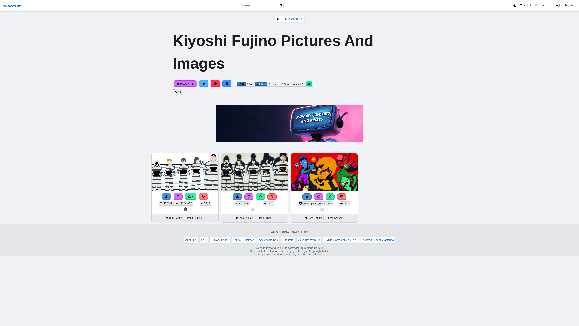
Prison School (194, 218)
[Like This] (260, 196)
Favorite (186, 83)
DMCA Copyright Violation (340, 239)
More (298, 84)
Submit (527, 5)
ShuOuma (195, 209)
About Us (190, 239)
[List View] (250, 84)
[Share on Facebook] (226, 83)
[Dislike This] (272, 196)
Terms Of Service (243, 239)
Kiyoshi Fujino (293, 19)
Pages (275, 84)
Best (287, 84)
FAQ (204, 239)
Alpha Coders (12, 5)
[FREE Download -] (237, 196)
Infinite (262, 84)
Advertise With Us (309, 239)
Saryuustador (265, 209)
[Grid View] (241, 84)
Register (569, 5)
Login (558, 5)
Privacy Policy (220, 239)
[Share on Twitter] (203, 83)
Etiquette (288, 239)
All (180, 91)
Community (544, 5)
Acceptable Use (268, 239)
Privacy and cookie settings (377, 239)
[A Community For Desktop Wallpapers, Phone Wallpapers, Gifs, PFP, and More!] (278, 19)
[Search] (281, 5)
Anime (179, 218)
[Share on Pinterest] (215, 83)
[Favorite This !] (248, 196)
